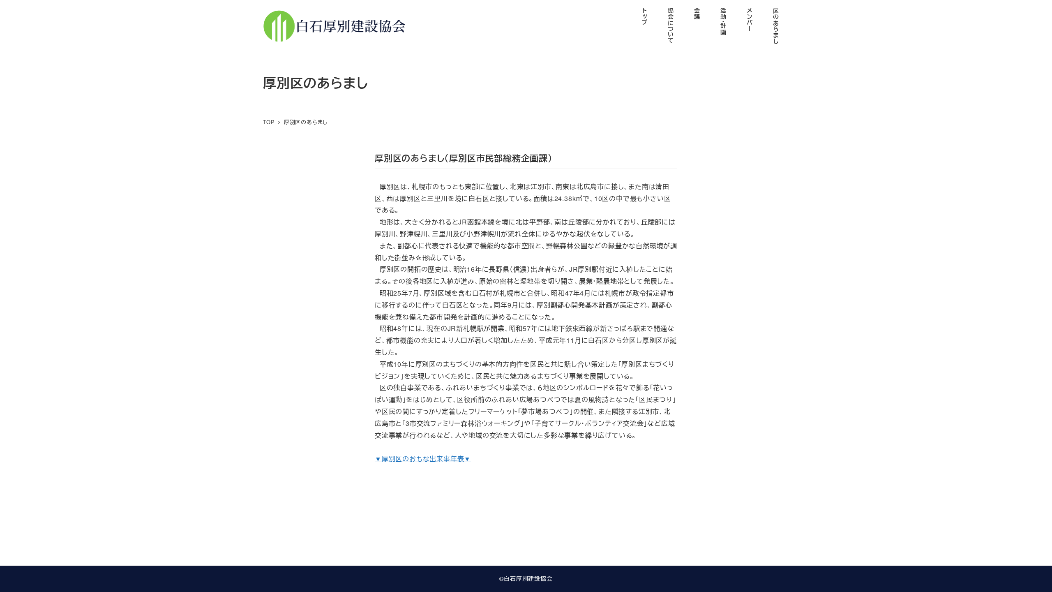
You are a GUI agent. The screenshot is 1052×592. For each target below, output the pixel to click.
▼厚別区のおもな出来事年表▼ (423, 458)
